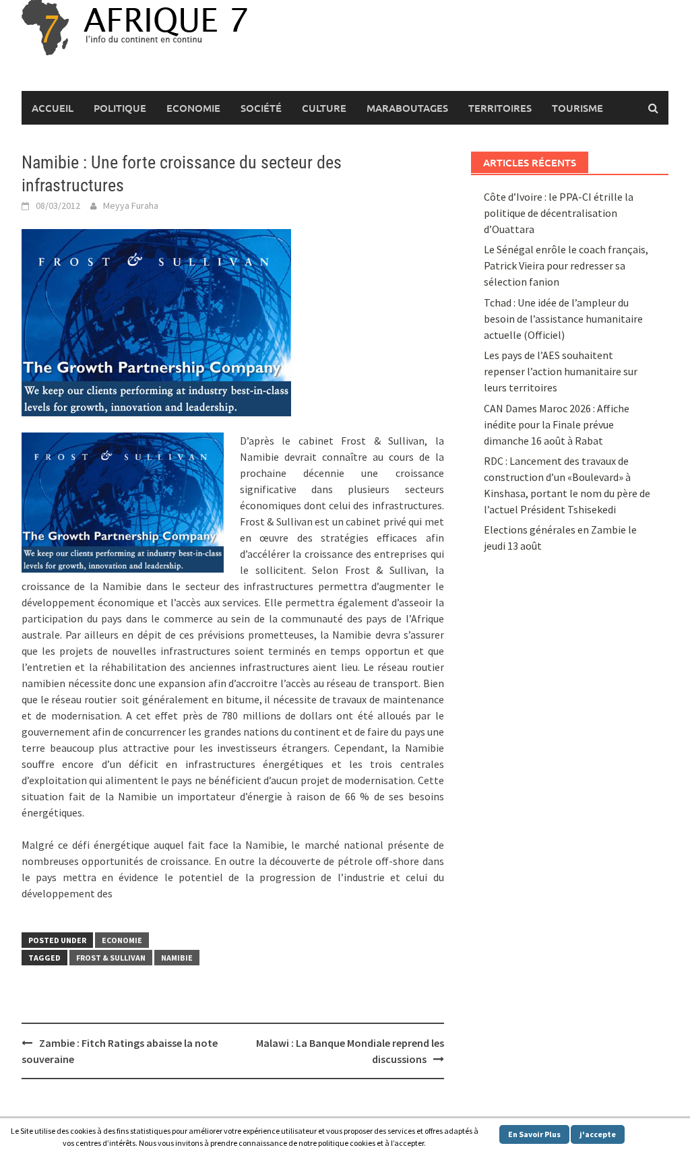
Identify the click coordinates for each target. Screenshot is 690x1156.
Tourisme (577, 108)
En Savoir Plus (534, 1134)
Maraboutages (407, 108)
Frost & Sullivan (111, 958)
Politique (120, 108)
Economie (193, 108)
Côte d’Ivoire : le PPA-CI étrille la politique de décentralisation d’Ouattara (558, 213)
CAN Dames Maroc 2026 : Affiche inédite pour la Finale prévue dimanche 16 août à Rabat (556, 424)
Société (261, 108)
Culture (324, 108)
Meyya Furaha (130, 205)
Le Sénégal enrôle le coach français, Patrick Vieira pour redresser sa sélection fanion (566, 265)
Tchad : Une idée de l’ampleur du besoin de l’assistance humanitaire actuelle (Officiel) (563, 319)
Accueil (52, 108)
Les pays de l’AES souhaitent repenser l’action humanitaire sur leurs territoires (560, 371)
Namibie (177, 958)
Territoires (500, 108)
